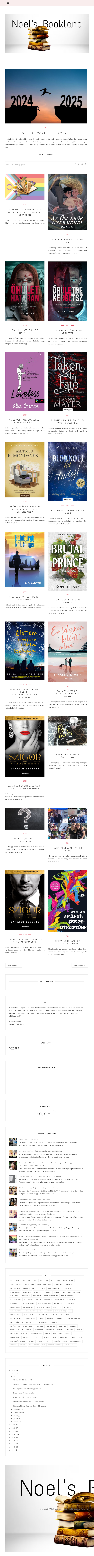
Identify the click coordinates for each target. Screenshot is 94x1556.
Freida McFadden (72, 1299)
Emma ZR (38, 1299)
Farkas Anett (59, 1299)
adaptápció (50, 1330)
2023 (47, 1280)
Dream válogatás (67, 1296)
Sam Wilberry (30, 1322)
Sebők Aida (53, 1322)
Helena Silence (28, 1307)
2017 (11, 1280)
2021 (35, 1280)
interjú (31, 1341)
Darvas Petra (14, 1296)
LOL (70, 1311)
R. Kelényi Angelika (73, 1318)
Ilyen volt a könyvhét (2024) (67, 849)
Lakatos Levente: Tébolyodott (67, 755)
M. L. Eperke (53, 1314)
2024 (67, 235)
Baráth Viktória (28, 1288)
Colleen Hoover (59, 1292)
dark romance (15, 1337)
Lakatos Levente (15, 1314)
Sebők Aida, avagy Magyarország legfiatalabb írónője (39, 1188)
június (16, 1419)
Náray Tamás (30, 1318)
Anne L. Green (29, 1284)
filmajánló (64, 1337)
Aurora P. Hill (58, 1284)
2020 (29, 1280)
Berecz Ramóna (53, 1288)
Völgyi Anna (14, 1330)
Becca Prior (41, 1288)
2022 (41, 1280)
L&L (40, 1311)
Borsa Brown (15, 1292)
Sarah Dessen (42, 1322)
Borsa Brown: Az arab (27, 1250)
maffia (49, 1341)
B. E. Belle (69, 1284)
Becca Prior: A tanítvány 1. (28, 1139)
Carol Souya (38, 1292)
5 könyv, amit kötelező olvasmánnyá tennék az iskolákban (40, 1151)
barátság (79, 1330)
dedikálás (26, 1337)
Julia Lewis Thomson (43, 1307)
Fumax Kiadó (14, 1303)
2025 (46, 128)
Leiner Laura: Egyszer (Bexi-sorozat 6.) (34, 1225)
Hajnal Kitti (70, 1303)
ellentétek (37, 1337)
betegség (24, 1333)
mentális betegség (60, 1341)
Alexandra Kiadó (16, 1284)
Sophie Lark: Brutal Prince (68, 601)
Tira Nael (40, 1326)
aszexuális (60, 1330)
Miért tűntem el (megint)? (25, 839)
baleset (70, 1330)
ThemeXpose (57, 1509)
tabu (43, 1345)
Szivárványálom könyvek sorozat (21, 1326)
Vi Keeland (72, 1326)
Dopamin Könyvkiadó (51, 1296)
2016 (13, 1447)
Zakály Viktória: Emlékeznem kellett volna (67, 694)
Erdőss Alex (48, 1299)
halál (80, 1337)
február (16, 1422)
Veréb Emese (62, 1326)
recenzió (13, 1345)
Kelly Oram (68, 1307)
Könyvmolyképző (30, 1311)
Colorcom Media (74, 1292)
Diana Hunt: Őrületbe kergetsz (67, 331)
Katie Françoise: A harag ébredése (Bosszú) (35, 1200)
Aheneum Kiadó (68, 1280)
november (17, 1409)
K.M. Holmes (57, 1307)
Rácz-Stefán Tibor (16, 1322)
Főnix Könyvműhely (28, 1303)
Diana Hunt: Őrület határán (25, 331)
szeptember (18, 1412)
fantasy (54, 1337)
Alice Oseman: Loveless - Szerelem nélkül (25, 421)
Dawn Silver (26, 1296)
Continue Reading (46, 154)
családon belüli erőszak (61, 1333)
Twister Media (50, 1326)
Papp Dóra (50, 1318)
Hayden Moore (15, 1307)
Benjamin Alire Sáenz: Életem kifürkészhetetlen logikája (25, 693)
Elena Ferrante (15, 1299)
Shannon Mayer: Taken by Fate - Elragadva (68, 421)
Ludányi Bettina (41, 1314)
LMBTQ (63, 1311)
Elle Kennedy (28, 1299)
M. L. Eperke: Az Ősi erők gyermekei (68, 240)
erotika (46, 1337)
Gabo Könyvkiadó (44, 1303)
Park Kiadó (60, 1318)
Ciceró (48, 1292)
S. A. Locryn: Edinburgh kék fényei (25, 598)
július (16, 1415)
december (17, 1377)
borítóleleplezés (36, 1333)
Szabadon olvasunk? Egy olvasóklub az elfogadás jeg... (33, 1384)
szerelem (23, 1345)
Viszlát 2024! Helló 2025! (46, 133)
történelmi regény (54, 1345)
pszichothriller (75, 1341)
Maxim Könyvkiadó (16, 1318)
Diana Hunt (37, 1296)
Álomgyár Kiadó (70, 1345)
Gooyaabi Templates (81, 1509)
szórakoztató (34, 1345)
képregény (40, 1341)
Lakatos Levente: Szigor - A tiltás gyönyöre (25, 940)
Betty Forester (67, 1288)
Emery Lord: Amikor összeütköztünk (67, 942)
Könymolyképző (15, 1311)
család (47, 1333)
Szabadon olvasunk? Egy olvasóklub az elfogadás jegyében (24, 212)
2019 (23, 1280)
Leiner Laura (28, 1314)
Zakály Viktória (27, 1330)
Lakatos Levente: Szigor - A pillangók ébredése (25, 787)
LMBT (56, 1311)
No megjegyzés (20, 165)
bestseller (14, 1333)
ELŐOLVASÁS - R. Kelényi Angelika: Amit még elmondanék (25, 509)
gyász (73, 1337)
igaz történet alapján (17, 1341)
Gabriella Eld (58, 1303)
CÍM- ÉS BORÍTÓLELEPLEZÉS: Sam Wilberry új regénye (40, 1176)
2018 (17, 1280)
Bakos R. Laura (15, 1288)
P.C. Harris (41, 1318)
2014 (13, 1450)
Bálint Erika (27, 1292)
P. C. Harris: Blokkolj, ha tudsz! (67, 511)
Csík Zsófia (20, 1024)
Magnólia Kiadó (65, 1314)
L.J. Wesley (48, 1311)
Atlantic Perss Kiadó (44, 1284)
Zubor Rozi (39, 1330)
